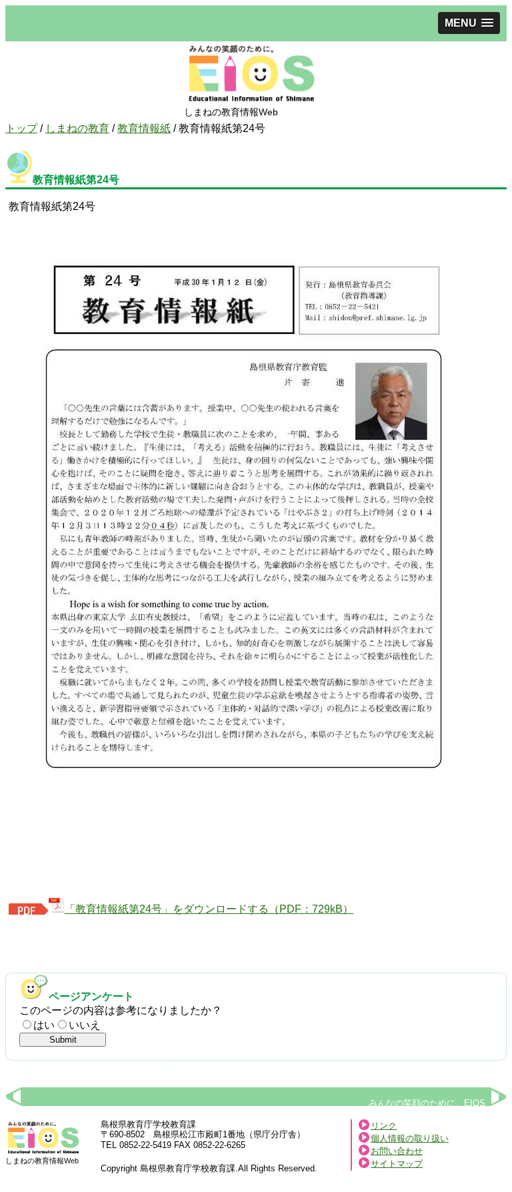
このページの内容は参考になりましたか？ (120, 1010)
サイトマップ (397, 1164)
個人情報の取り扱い (410, 1138)
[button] (469, 23)
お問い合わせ (397, 1151)
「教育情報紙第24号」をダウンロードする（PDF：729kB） (209, 909)
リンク (384, 1126)
